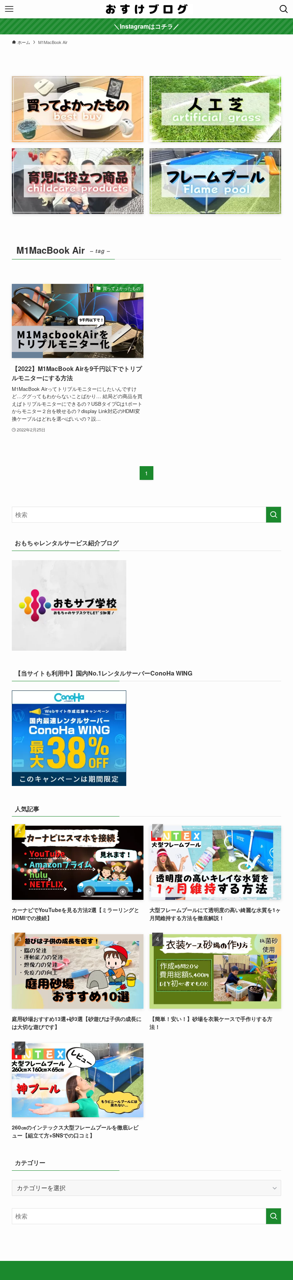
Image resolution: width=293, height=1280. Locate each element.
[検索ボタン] (284, 9)
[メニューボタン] (9, 9)
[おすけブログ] (146, 9)
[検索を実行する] (273, 515)
